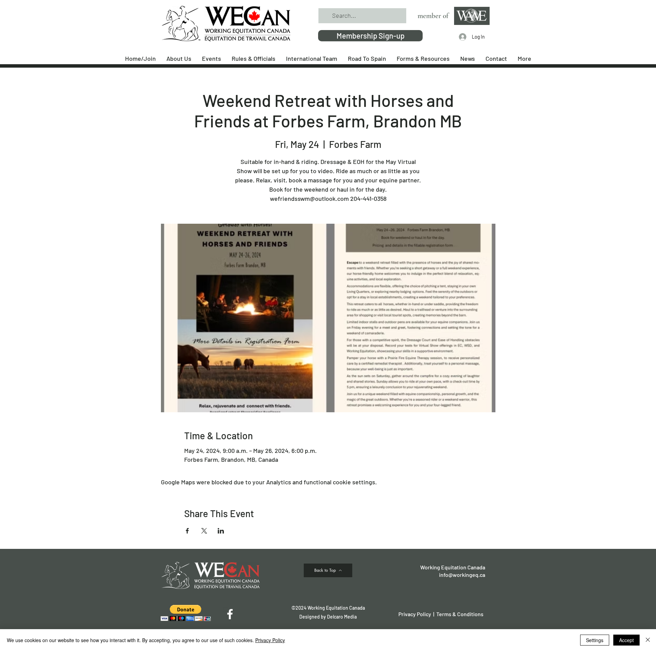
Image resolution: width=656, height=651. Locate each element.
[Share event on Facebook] (187, 531)
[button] (186, 613)
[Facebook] (230, 614)
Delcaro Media (342, 617)
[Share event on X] (204, 531)
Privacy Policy (270, 640)
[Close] (648, 640)
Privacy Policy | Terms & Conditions (440, 614)
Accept (626, 640)
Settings (594, 640)
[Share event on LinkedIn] (221, 531)
